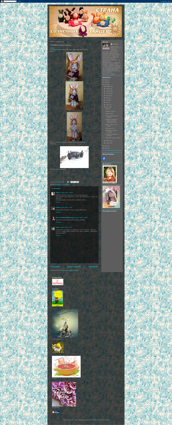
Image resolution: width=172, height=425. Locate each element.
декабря (108, 86)
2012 (105, 145)
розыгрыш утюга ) (110, 128)
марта (107, 107)
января (108, 143)
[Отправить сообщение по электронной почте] (68, 182)
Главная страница (74, 267)
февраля (108, 140)
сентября (108, 93)
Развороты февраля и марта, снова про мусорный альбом (111, 121)
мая (107, 102)
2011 (105, 148)
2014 (105, 82)
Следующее (54, 267)
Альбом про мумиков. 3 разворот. (111, 116)
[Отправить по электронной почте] (71, 182)
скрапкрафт (54, 49)
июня (107, 100)
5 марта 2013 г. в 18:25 (66, 192)
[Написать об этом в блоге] (73, 182)
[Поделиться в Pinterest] (78, 182)
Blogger (107, 420)
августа (108, 95)
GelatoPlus (94, 420)
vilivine (58, 192)
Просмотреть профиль (109, 74)
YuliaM (58, 207)
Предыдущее (94, 267)
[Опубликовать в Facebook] (76, 182)
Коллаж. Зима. (109, 113)
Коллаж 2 (108, 109)
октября (108, 91)
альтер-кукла (58, 184)
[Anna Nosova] (104, 159)
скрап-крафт (66, 184)
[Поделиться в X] (75, 182)
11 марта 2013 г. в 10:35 (65, 227)
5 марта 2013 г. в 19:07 (66, 207)
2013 (105, 84)
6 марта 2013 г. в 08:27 (81, 217)
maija (57, 227)
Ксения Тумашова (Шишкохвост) (65, 217)
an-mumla (115, 44)
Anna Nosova (105, 156)
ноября (108, 88)
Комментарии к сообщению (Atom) (69, 270)
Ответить (58, 202)
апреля (108, 104)
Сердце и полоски (110, 111)
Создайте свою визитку (108, 160)
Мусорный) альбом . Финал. (113, 137)
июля (107, 98)
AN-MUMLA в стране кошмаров (111, 131)
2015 (105, 80)
